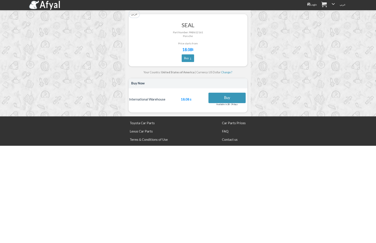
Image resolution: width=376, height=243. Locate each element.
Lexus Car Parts (141, 131)
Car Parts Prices (234, 123)
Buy (227, 98)
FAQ (225, 131)
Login (313, 4)
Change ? (226, 72)
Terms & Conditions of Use (149, 139)
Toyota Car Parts (142, 123)
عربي (343, 4)
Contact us (230, 139)
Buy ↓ (188, 58)
